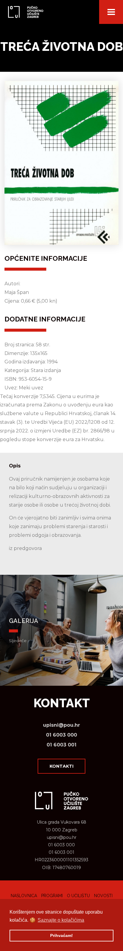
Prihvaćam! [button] (61, 935)
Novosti (103, 895)
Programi (52, 895)
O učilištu (78, 895)
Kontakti (61, 766)
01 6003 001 (61, 745)
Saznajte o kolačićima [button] (61, 920)
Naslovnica (24, 895)
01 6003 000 (61, 735)
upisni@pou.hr (61, 725)
